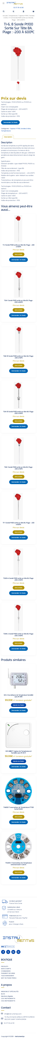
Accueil (5, 16)
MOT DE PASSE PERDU (8, 978)
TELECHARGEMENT (7, 976)
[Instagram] (18, 952)
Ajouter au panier (18, 705)
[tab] (8, 137)
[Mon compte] (23, 11)
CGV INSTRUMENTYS (8, 998)
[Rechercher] (3, 11)
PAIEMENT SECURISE (8, 973)
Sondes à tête (26, 129)
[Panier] (33, 11)
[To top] (34, 1039)
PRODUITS (4, 966)
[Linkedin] (13, 952)
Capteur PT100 (23, 16)
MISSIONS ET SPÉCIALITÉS (9, 991)
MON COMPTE (6, 969)
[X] (8, 952)
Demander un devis (10, 122)
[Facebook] (3, 952)
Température (13, 16)
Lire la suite (18, 254)
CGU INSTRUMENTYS (8, 1001)
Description (8, 137)
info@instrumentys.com (12, 1014)
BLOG (3, 994)
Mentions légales (7, 996)
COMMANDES (6, 971)
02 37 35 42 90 (18, 8)
